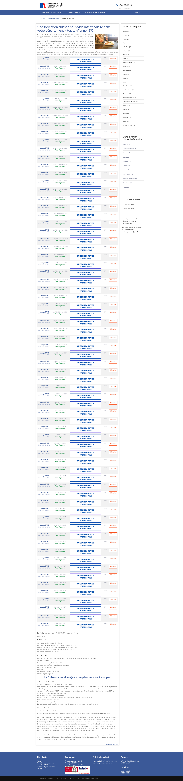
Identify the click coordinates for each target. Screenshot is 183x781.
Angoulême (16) (127, 70)
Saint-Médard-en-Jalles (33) (130, 101)
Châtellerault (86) (127, 86)
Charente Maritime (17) (129, 148)
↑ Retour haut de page (111, 744)
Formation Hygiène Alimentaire (46, 767)
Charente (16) (126, 144)
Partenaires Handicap (90, 778)
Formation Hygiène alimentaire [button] (95, 12)
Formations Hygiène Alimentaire (74, 765)
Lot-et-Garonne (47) (128, 174)
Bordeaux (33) (126, 31)
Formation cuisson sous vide (45, 763)
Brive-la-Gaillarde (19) (129, 62)
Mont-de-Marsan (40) (128, 90)
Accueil (39, 761)
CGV (57, 778)
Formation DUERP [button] (73, 12)
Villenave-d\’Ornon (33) (129, 97)
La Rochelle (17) (127, 47)
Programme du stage (128, 204)
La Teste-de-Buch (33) (129, 125)
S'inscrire (113, 58)
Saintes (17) (126, 109)
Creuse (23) (126, 157)
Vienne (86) (126, 187)
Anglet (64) (126, 78)
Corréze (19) (126, 153)
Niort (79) (125, 58)
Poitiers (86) (126, 39)
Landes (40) (126, 170)
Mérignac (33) (126, 51)
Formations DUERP (71, 763)
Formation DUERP (42, 765)
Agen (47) (125, 82)
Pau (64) (125, 43)
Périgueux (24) (127, 94)
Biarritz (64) (126, 113)
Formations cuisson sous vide (73, 761)
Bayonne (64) (126, 66)
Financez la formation (128, 208)
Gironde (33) (126, 165)
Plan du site (74, 778)
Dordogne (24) (127, 161)
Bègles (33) (126, 121)
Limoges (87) (126, 35)
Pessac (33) (126, 54)
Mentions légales (46, 778)
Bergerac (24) (126, 105)
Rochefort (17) (127, 117)
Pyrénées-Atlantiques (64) (130, 178)
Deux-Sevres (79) (127, 183)
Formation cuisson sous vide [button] (52, 12)
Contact (138, 12)
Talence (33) (126, 74)
